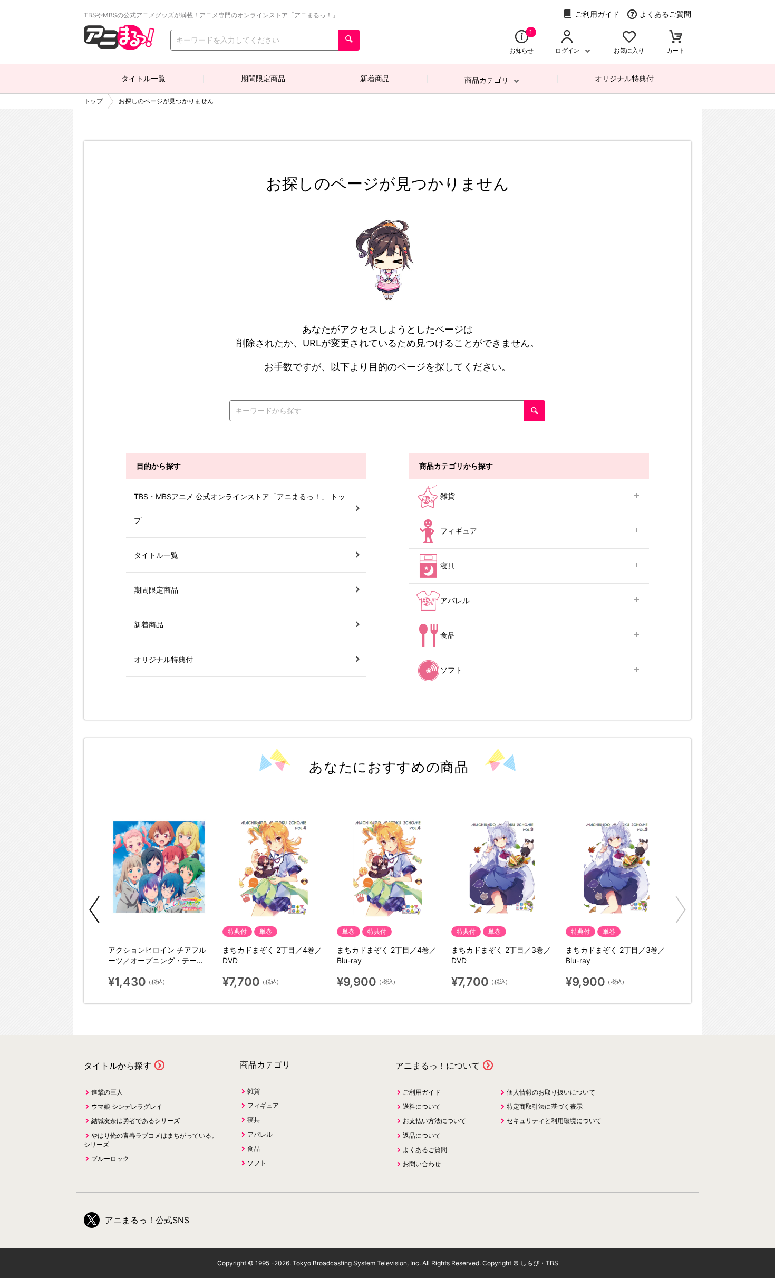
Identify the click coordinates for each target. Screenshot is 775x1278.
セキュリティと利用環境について (554, 1121)
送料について (422, 1106)
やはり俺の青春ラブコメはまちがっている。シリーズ (151, 1139)
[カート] (675, 37)
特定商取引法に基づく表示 (545, 1106)
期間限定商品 (263, 78)
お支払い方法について (434, 1121)
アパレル (455, 600)
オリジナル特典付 (624, 78)
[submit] (349, 40)
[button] (94, 910)
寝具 (447, 565)
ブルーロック (110, 1159)
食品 (447, 635)
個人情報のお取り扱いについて (551, 1092)
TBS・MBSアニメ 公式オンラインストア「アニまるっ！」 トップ (239, 508)
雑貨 (447, 495)
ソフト (451, 669)
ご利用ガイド (597, 13)
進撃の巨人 (107, 1092)
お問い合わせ (422, 1164)
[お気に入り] (629, 37)
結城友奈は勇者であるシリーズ (135, 1121)
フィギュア (458, 530)
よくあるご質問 (665, 13)
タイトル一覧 (143, 78)
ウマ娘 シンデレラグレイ (126, 1106)
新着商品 (375, 78)
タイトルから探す (117, 1065)
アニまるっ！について (437, 1065)
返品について (422, 1135)
